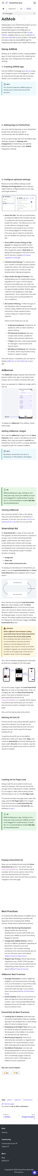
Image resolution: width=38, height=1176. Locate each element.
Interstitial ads (22, 361)
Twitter (4, 1146)
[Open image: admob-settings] (19, 203)
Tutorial (4, 1132)
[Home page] (3, 8)
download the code (9, 522)
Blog (3, 1158)
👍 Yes (6, 1073)
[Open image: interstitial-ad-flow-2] (19, 675)
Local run (29, 519)
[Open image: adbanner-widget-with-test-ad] (19, 403)
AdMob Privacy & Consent (19, 969)
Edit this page (9, 1104)
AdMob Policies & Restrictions (16, 956)
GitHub (4, 1161)
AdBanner (10, 361)
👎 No (15, 1073)
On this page (7, 13)
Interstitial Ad (27, 1100)
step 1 (12, 808)
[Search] (34, 3)
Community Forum (8, 1143)
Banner (32, 35)
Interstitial (8, 37)
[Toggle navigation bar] (3, 2)
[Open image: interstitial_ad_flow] (19, 588)
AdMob (9, 1100)
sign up (28, 71)
